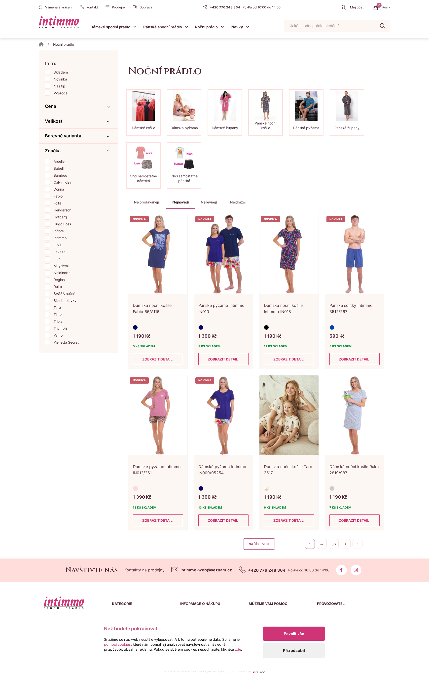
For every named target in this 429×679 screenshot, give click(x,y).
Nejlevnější (209, 202)
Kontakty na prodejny (144, 569)
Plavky (237, 27)
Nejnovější (180, 202)
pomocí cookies (117, 644)
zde (238, 649)
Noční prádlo (206, 27)
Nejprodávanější (147, 202)
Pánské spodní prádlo (162, 27)
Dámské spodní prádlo (110, 27)
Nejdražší (238, 202)
